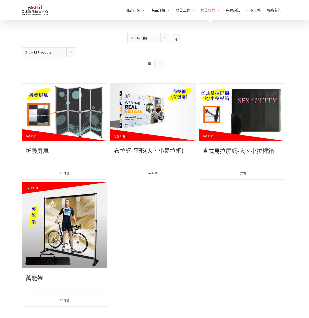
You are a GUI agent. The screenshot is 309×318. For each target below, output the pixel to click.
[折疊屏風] (64, 112)
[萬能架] (64, 225)
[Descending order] (176, 39)
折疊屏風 (37, 150)
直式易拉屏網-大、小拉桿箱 (238, 150)
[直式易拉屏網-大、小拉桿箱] (241, 112)
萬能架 (34, 277)
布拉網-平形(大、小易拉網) (148, 150)
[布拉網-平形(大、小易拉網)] (153, 112)
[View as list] (159, 64)
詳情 (66, 173)
